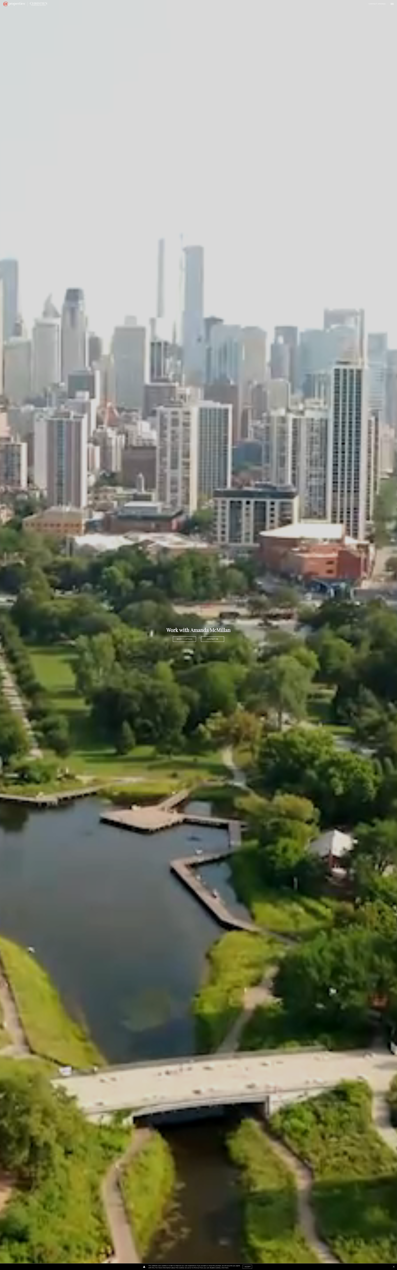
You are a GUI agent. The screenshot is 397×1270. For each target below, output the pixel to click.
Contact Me (212, 639)
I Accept (247, 1267)
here (226, 1268)
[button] (394, 1267)
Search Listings (184, 639)
